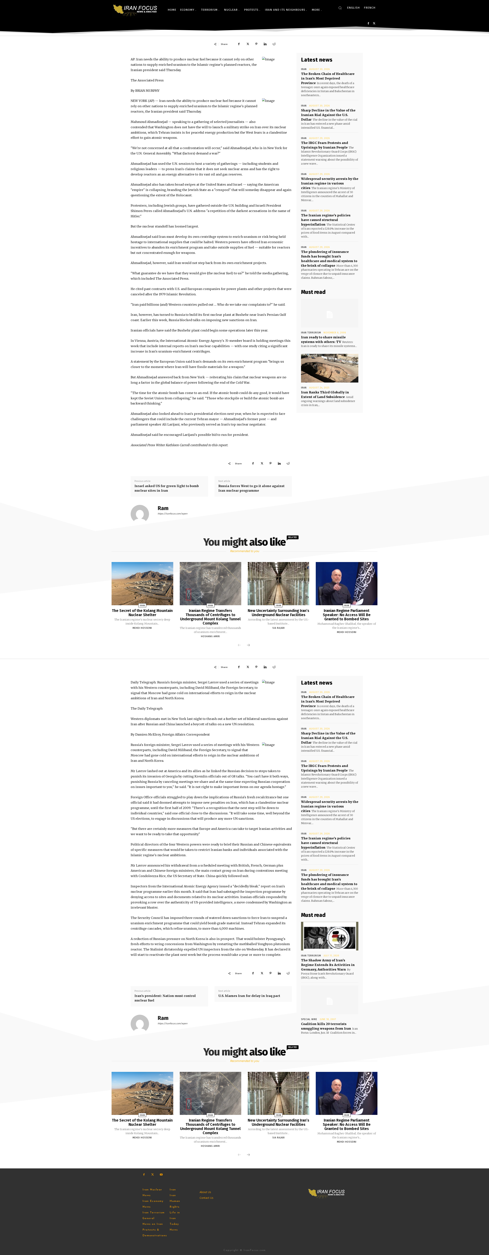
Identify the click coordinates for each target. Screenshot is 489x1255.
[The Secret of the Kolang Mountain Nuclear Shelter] (142, 583)
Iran (304, 69)
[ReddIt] (274, 44)
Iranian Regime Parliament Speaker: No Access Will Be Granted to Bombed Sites (347, 614)
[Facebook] (368, 23)
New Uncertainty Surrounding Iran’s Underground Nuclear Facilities (278, 612)
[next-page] (248, 645)
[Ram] (142, 514)
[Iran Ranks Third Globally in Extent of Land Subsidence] (329, 368)
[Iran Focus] (135, 10)
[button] (340, 8)
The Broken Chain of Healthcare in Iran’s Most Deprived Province (328, 78)
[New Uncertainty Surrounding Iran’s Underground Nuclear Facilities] (278, 583)
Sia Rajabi (278, 628)
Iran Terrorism (311, 332)
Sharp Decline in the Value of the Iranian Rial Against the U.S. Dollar (328, 114)
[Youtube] (161, 1174)
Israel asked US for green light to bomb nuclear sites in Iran (166, 488)
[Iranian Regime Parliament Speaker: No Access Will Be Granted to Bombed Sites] (346, 583)
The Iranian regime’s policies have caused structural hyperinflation (326, 219)
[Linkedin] (265, 44)
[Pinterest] (256, 44)
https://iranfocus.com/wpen (172, 513)
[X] (374, 23)
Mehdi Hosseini (142, 628)
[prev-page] (239, 645)
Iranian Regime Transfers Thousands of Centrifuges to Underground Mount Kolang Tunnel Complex (210, 616)
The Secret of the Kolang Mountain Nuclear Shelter (142, 612)
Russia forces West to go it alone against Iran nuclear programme (251, 488)
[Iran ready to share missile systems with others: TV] (329, 313)
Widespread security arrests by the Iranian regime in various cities (329, 183)
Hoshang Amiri (210, 636)
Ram (163, 508)
